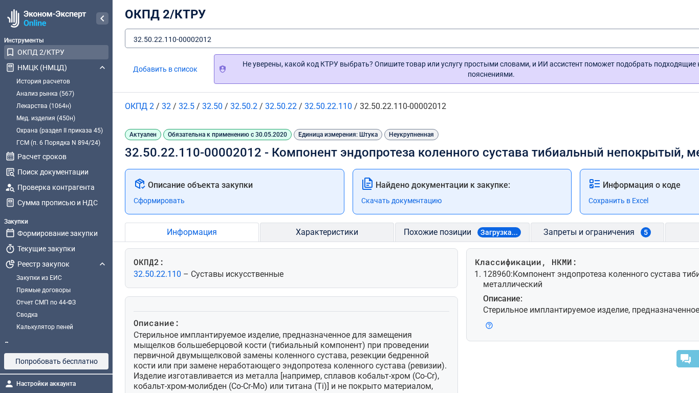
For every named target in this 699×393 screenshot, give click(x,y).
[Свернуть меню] (102, 18)
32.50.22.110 (158, 274)
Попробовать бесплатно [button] (56, 361)
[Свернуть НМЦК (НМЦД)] (102, 67)
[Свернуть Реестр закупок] (102, 264)
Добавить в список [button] (165, 69)
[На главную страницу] (45, 18)
